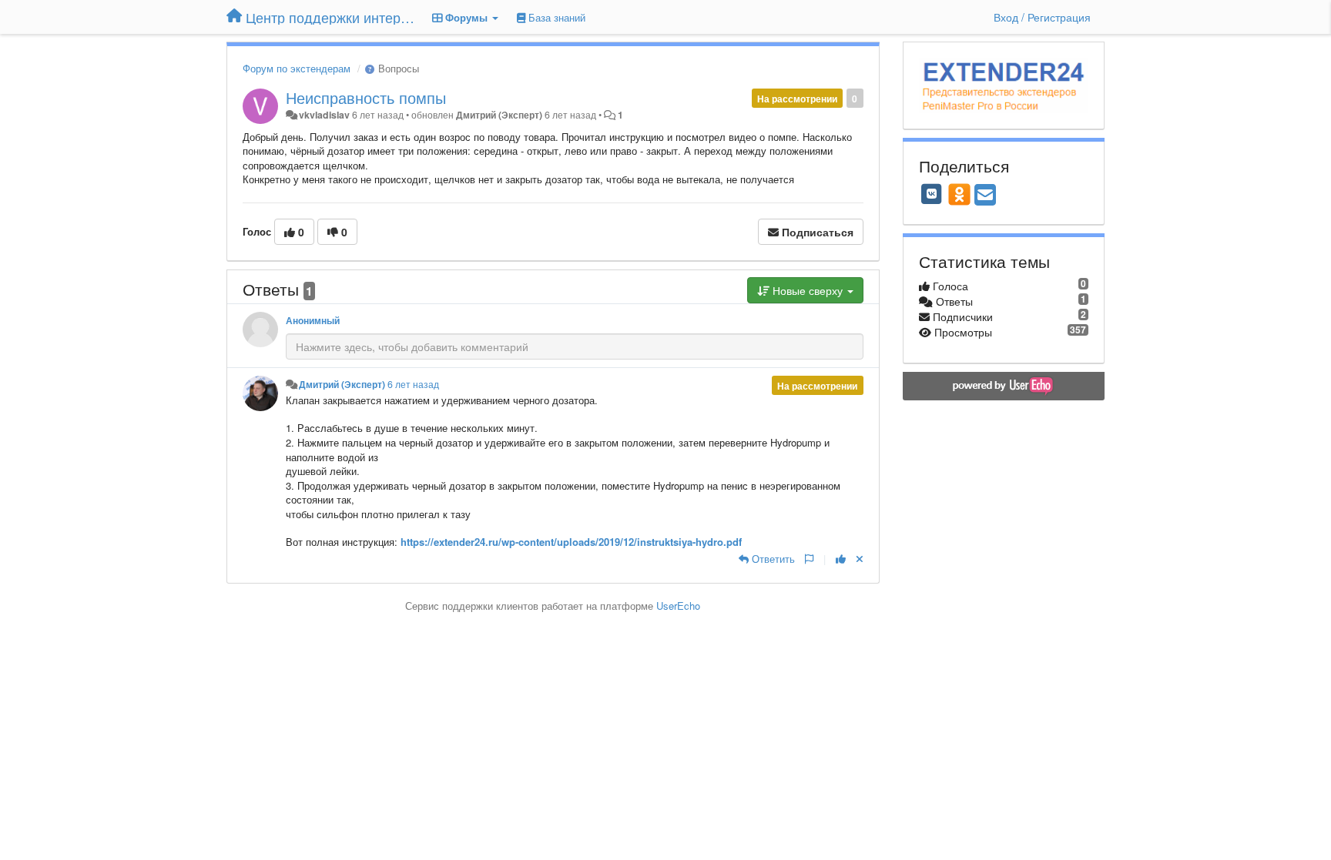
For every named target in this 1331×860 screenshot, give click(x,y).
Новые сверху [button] (807, 290)
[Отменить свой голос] (859, 558)
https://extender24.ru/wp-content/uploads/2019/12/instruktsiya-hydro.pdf (571, 541)
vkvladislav (324, 115)
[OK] (959, 194)
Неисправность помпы (366, 97)
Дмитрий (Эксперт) (499, 115)
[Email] (985, 195)
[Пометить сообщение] (809, 558)
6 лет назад (413, 384)
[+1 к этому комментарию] (841, 558)
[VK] (932, 194)
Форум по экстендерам (296, 68)
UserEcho (678, 605)
